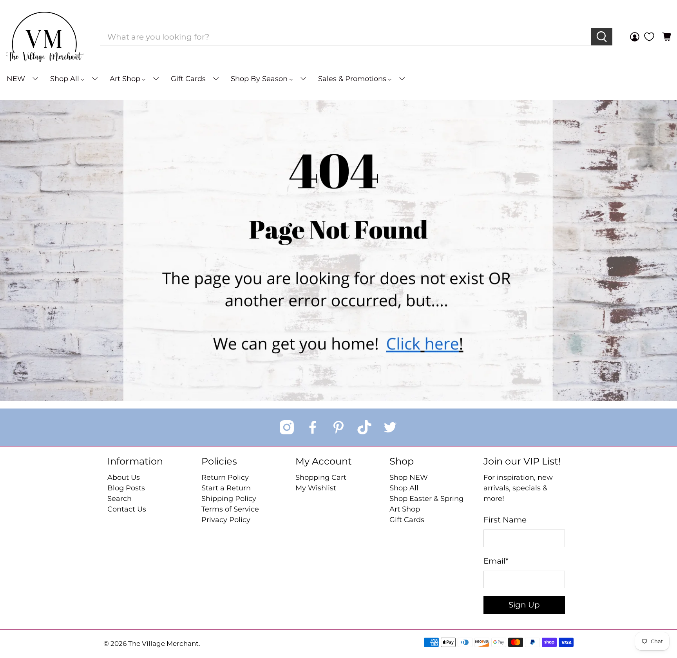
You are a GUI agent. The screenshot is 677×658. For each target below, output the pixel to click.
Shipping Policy (228, 498)
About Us (123, 477)
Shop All (403, 488)
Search (119, 498)
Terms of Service (230, 509)
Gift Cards (406, 519)
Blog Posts (126, 488)
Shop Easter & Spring (426, 498)
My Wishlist (315, 488)
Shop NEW (408, 477)
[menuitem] (21, 79)
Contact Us (126, 509)
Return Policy (225, 477)
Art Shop (404, 509)
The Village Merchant (163, 643)
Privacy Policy (225, 519)
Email (496, 561)
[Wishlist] (649, 37)
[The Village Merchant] (45, 37)
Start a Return (226, 488)
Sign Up (524, 604)
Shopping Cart (320, 477)
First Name (505, 519)
